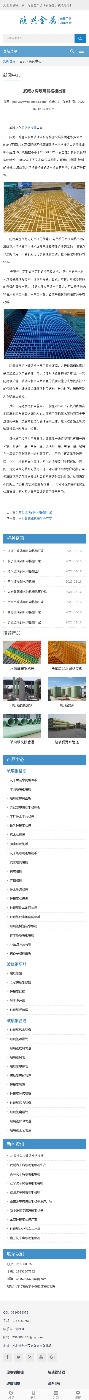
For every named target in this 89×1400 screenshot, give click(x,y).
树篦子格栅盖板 (20, 953)
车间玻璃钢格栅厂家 (23, 1219)
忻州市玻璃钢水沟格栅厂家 (26, 602)
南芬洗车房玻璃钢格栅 (25, 1238)
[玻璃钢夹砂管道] (22, 726)
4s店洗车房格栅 (20, 944)
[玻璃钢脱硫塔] (22, 689)
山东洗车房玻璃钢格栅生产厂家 (31, 1201)
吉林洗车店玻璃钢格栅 (25, 1174)
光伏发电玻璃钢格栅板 (25, 807)
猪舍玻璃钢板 (19, 844)
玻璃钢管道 (16, 1021)
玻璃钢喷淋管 (19, 1039)
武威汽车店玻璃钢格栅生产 (28, 1165)
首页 (23, 61)
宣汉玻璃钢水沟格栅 (21, 581)
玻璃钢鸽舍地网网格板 (25, 917)
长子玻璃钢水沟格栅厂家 (24, 561)
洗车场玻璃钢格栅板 (23, 853)
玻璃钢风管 (17, 1057)
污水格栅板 (17, 835)
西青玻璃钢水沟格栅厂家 (24, 612)
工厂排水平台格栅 (22, 816)
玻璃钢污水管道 (67, 742)
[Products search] (80, 38)
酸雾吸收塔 (17, 1000)
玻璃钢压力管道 (20, 1103)
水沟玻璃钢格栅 (22, 669)
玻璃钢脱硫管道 (20, 1048)
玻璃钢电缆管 (19, 1066)
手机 (33, 1397)
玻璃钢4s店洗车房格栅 (25, 1229)
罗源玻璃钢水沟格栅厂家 (24, 622)
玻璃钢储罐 (17, 991)
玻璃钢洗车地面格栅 (23, 908)
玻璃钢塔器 (16, 964)
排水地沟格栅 (19, 889)
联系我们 (55, 1383)
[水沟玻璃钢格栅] (22, 652)
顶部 (78, 1397)
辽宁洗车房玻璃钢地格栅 (26, 1183)
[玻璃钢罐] (67, 689)
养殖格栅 (16, 880)
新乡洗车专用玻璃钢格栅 (26, 1210)
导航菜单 (10, 51)
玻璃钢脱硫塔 (22, 705)
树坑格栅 (16, 871)
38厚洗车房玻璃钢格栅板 (27, 1156)
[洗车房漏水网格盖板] (67, 652)
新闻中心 (35, 61)
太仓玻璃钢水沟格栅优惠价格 (27, 591)
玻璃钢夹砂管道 (22, 742)
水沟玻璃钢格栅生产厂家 (35, 518)
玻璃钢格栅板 (19, 898)
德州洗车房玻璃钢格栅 (25, 1192)
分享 (11, 1397)
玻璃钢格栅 (29, 127)
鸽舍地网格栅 (19, 862)
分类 (56, 1397)
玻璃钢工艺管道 (20, 1130)
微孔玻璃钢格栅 (20, 825)
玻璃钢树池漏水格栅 (23, 926)
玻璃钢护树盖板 (20, 798)
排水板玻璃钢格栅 (22, 935)
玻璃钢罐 (67, 705)
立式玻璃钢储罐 (20, 982)
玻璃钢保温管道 (20, 1121)
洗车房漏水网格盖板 (66, 669)
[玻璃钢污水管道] (67, 726)
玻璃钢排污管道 (20, 1093)
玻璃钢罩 (13, 1383)
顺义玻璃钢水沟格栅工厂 (24, 571)
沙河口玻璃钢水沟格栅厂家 (26, 551)
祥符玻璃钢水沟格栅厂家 (35, 512)
